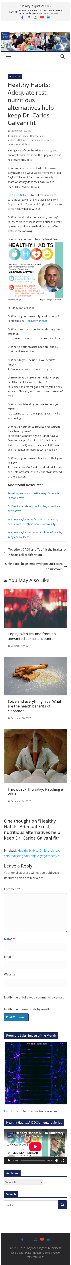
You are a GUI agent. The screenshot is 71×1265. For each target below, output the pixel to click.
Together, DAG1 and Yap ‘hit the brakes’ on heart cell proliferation (37, 552)
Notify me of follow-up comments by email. (34, 997)
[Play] (9, 1160)
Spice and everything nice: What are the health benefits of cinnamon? (34, 706)
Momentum (15, 76)
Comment (12, 889)
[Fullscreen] (62, 1160)
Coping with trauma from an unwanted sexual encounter (32, 636)
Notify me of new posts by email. (27, 1009)
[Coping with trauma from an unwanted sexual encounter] (35, 591)
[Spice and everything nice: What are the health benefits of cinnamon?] (35, 660)
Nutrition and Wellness (19, 144)
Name (9, 939)
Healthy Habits (37, 136)
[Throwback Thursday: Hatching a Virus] (35, 732)
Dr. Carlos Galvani (20, 136)
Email (9, 957)
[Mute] (56, 1160)
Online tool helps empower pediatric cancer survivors (34, 566)
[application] (35, 1146)
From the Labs (12, 1111)
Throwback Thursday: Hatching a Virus (35, 791)
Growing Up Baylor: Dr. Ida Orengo (40, 12)
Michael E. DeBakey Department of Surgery (30, 140)
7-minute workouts (36, 320)
